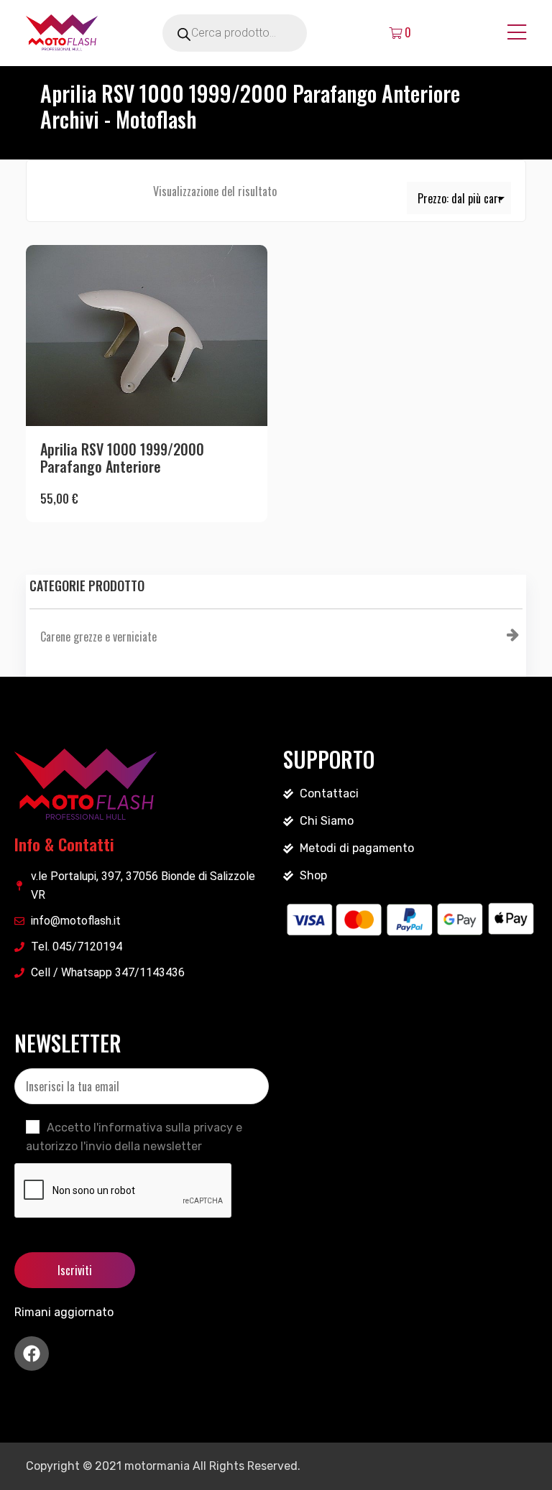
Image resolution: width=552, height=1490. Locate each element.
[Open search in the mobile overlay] (254, 33)
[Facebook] (31, 1353)
